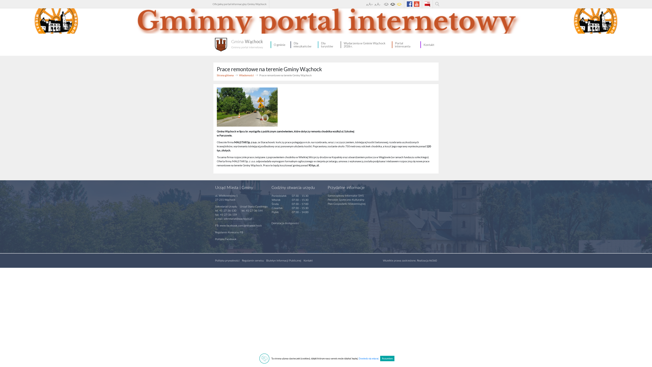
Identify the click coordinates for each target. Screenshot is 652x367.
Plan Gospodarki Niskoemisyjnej (347, 204)
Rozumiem (387, 358)
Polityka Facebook (226, 239)
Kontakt (428, 44)
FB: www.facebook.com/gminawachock (238, 225)
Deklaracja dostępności (285, 223)
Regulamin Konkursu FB (229, 232)
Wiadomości (246, 75)
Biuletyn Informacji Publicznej (283, 260)
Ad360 (433, 260)
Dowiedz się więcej (368, 358)
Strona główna (225, 75)
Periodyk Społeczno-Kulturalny (346, 199)
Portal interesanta (402, 45)
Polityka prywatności (227, 260)
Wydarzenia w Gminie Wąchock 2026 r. (364, 45)
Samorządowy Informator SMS (346, 195)
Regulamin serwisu (253, 260)
